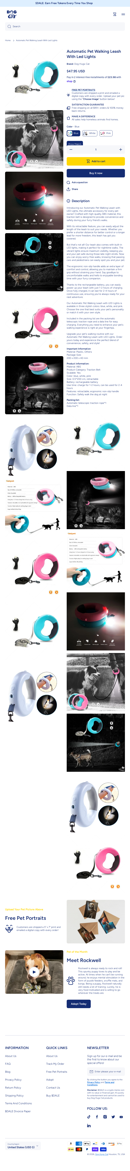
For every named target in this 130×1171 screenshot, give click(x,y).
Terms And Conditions (18, 1103)
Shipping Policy (14, 1095)
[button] (72, 189)
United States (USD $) (21, 1147)
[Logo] (12, 14)
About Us (10, 1056)
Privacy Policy (13, 1079)
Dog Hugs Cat (101, 1154)
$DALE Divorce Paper (18, 1111)
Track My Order (55, 1063)
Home (8, 40)
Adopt (50, 1079)
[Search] (8, 26)
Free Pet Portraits (56, 1071)
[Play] (34, 972)
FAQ (7, 1063)
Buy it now (95, 173)
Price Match (74, 144)
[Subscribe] (120, 1071)
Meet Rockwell (84, 960)
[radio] (73, 133)
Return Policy (13, 1087)
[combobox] (65, 26)
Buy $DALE (53, 1095)
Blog (7, 1071)
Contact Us (53, 1087)
